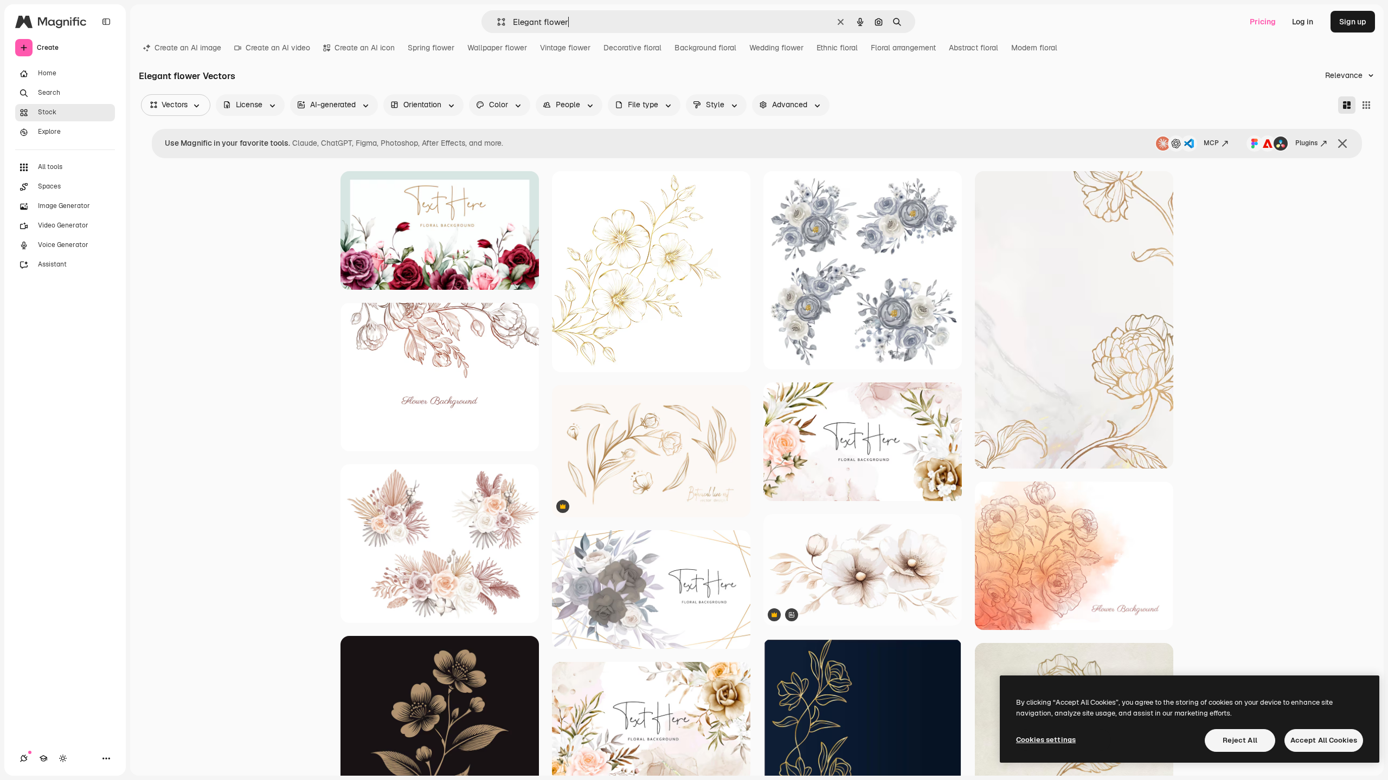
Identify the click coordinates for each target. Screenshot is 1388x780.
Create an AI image (188, 48)
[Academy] (43, 758)
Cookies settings (1046, 739)
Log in (1302, 22)
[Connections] (24, 758)
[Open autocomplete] (497, 22)
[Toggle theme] (63, 758)
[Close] (1342, 143)
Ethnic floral (837, 48)
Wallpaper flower (497, 48)
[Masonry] (1346, 105)
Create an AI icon (365, 48)
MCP (1211, 143)
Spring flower (431, 48)
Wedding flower (776, 48)
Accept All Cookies (1323, 740)
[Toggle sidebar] (106, 21)
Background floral (705, 48)
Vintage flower (565, 48)
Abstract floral (973, 48)
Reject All (1240, 740)
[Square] (1366, 105)
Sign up (1352, 22)
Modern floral (1034, 48)
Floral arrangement (903, 48)
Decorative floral (632, 48)
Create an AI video (278, 48)
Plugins (1306, 143)
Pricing (1263, 22)
